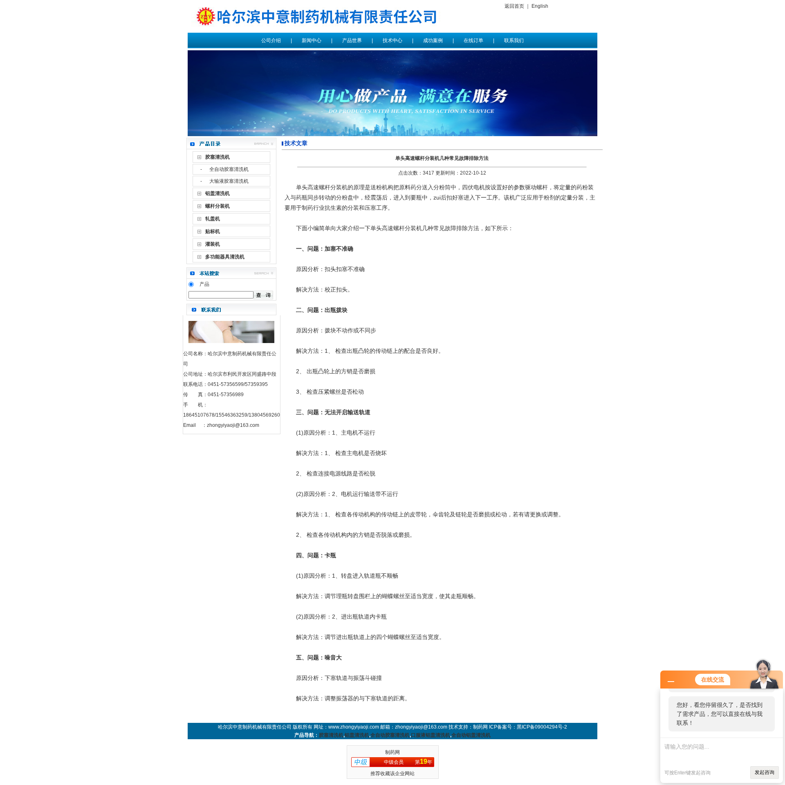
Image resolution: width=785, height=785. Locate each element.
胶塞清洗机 (331, 735)
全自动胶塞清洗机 (229, 169)
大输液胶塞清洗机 (229, 181)
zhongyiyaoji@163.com (233, 425)
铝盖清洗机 (357, 735)
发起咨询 (764, 772)
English (540, 6)
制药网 (392, 752)
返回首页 (514, 6)
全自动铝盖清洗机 (471, 735)
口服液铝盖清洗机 (430, 735)
